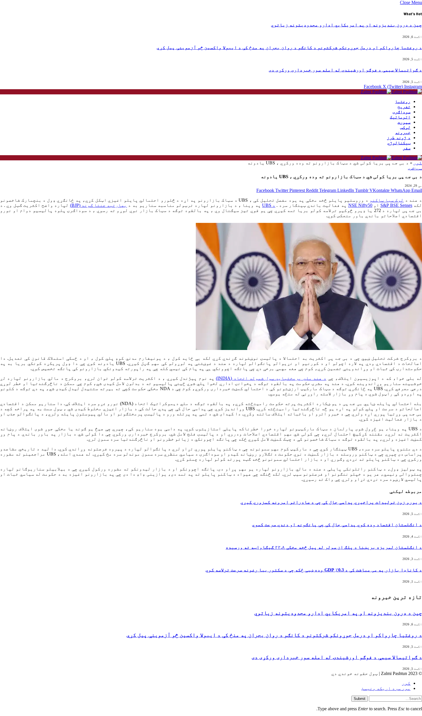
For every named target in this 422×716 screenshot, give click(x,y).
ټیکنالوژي (399, 143)
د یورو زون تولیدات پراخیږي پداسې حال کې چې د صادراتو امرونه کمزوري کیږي (331, 502)
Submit (359, 698)
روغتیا (403, 101)
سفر (407, 148)
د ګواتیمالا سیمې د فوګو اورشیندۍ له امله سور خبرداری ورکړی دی (345, 69)
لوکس (405, 127)
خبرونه (403, 132)
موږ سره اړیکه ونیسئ (386, 688)
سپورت (404, 122)
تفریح (404, 106)
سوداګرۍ (401, 112)
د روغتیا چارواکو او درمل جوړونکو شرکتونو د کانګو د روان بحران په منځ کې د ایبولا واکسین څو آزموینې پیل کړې (289, 47)
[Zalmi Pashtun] (391, 91)
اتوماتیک (400, 117)
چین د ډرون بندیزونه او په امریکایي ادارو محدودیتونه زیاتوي (346, 24)
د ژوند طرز (399, 137)
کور (417, 162)
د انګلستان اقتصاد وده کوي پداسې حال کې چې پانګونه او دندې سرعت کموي (337, 524)
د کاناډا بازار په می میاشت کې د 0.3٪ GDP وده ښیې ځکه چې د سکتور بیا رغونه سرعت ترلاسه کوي (314, 569)
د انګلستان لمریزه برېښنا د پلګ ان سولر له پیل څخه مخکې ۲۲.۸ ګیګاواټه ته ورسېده (324, 547)
